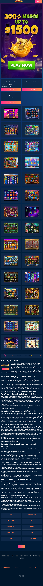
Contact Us (17, 567)
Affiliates (3, 569)
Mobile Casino (32, 514)
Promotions (11, 526)
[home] (19, 2)
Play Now (39, 1)
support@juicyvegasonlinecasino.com (27, 466)
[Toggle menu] (2, 2)
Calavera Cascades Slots (22, 355)
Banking (32, 520)
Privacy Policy (31, 569)
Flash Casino (10, 520)
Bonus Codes (11, 532)
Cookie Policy (17, 569)
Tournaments (32, 538)
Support (11, 514)
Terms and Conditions (5, 567)
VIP (11, 538)
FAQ (32, 532)
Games (32, 526)
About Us (17, 564)
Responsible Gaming (33, 567)
